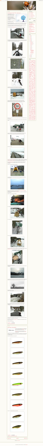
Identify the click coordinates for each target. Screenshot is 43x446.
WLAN (32, 118)
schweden (32, 107)
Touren (31, 114)
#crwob (29, 60)
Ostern (14, 323)
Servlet (32, 108)
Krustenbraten (30, 89)
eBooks (31, 73)
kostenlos (32, 88)
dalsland (30, 68)
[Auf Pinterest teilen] (14, 322)
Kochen (34, 87)
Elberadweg (30, 74)
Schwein (34, 107)
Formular (32, 78)
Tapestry (30, 112)
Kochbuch (32, 87)
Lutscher (30, 91)
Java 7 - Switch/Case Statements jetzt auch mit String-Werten (32, 24)
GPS (12, 323)
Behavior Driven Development (32, 63)
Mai (30, 47)
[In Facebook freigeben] (13, 322)
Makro (31, 91)
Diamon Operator (33, 71)
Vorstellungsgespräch (33, 117)
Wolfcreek (34, 118)
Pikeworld (31, 100)
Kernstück (30, 87)
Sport (29, 111)
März (31, 49)
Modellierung (30, 93)
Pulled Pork (34, 103)
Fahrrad (11, 323)
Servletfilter (34, 108)
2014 (30, 40)
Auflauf (34, 61)
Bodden (29, 65)
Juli (30, 45)
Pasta (29, 99)
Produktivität (30, 101)
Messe (32, 92)
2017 (30, 37)
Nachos (33, 95)
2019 (30, 35)
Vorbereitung (30, 117)
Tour (29, 114)
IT (31, 84)
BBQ (33, 62)
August (31, 44)
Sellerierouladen (30, 108)
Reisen (30, 104)
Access (32, 60)
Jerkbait (30, 85)
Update (30, 116)
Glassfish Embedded (33, 80)
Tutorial (30, 115)
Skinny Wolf (16, 331)
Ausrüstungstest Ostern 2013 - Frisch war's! (14, 12)
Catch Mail (33, 66)
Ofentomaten (30, 97)
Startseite (17, 438)
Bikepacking (30, 64)
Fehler (34, 76)
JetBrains (31, 85)
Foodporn (30, 78)
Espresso (30, 75)
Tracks (33, 114)
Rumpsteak (30, 106)
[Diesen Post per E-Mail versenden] (11, 322)
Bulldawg (30, 66)
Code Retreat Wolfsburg (33, 67)
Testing (34, 112)
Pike (29, 100)
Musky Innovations (30, 95)
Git (29, 80)
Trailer (34, 114)
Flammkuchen (34, 77)
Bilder (9, 323)
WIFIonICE (30, 118)
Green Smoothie (34, 81)
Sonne (29, 110)
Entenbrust (34, 74)
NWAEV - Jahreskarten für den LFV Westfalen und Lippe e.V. (32, 31)
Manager (33, 91)
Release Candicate (33, 104)
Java (32, 84)
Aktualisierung (34, 60)
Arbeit (29, 61)
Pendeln (34, 99)
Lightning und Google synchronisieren (31, 26)
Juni (30, 46)
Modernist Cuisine (33, 93)
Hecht (29, 82)
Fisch (29, 77)
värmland (34, 116)
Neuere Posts (9, 438)
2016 (30, 38)
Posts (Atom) (18, 440)
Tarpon (31, 112)
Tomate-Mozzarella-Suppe (22, 190)
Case (31, 66)
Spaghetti (34, 110)
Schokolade (30, 107)
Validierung (32, 116)
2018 (30, 36)
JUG (33, 85)
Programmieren (33, 101)
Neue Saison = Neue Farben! (12, 327)
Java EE (34, 84)
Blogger (26, 444)
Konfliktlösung (30, 88)
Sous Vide (32, 110)
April (31, 48)
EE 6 (34, 73)
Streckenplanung (33, 111)
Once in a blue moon (33, 97)
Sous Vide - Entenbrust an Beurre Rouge (32, 29)
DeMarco (30, 70)
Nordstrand (34, 96)
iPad (30, 84)
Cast (32, 66)
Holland (34, 82)
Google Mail (30, 81)
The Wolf (25, 331)
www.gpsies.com (15, 319)
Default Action (32, 69)
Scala (34, 106)
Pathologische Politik (32, 99)
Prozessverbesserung (31, 103)
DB (30, 69)
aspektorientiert (32, 61)
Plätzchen (33, 100)
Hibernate (32, 82)
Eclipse (33, 73)
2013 (30, 60)
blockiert (34, 64)
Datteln (29, 69)
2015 (30, 39)
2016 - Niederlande (31, 12)
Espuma (32, 75)
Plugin (34, 100)
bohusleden (34, 65)
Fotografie (34, 78)
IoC (29, 84)
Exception (34, 75)
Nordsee (32, 96)
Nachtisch (34, 95)
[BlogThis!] (12, 322)
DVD (30, 73)
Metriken (34, 92)
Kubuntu (34, 89)
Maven (29, 92)
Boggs (31, 65)
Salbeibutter (33, 106)
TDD (33, 112)
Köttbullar (34, 88)
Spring (31, 111)
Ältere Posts (25, 438)
